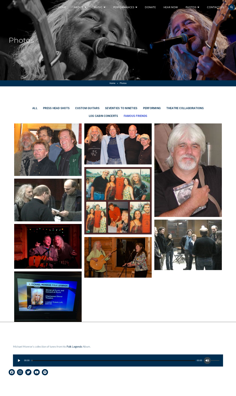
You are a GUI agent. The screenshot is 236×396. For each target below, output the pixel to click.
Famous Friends (135, 116)
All (34, 108)
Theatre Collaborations (185, 108)
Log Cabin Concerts (103, 116)
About (78, 7)
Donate (150, 7)
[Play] (19, 360)
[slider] (215, 361)
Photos (191, 7)
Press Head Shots (56, 108)
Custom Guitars (87, 108)
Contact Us (215, 7)
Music (98, 7)
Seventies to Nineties (121, 108)
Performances (123, 7)
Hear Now (171, 7)
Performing (152, 108)
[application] (118, 360)
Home (62, 7)
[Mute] (207, 360)
